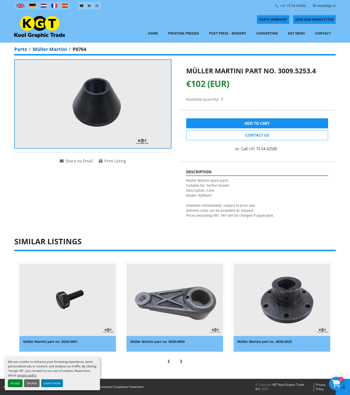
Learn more (52, 383)
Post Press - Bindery (227, 33)
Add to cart (257, 123)
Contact (323, 33)
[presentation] (168, 360)
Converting (267, 33)
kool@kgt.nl (326, 5)
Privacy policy (320, 387)
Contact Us (257, 135)
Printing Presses (183, 33)
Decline (32, 383)
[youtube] (81, 6)
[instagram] (97, 6)
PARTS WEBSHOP (273, 19)
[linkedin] (89, 6)
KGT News (296, 33)
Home (153, 33)
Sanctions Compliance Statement (121, 387)
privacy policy (26, 375)
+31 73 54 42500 (293, 5)
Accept (15, 383)
